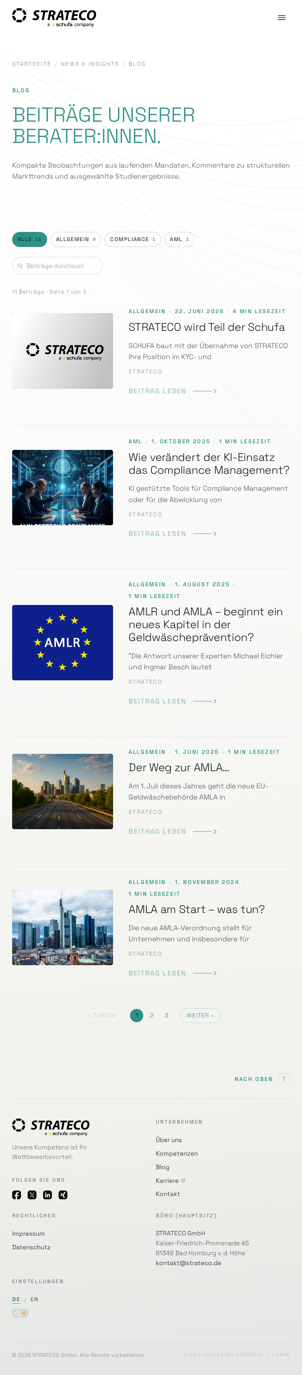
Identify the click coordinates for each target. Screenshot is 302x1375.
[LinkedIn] (47, 1194)
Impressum (28, 1233)
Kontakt (168, 1194)
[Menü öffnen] (282, 18)
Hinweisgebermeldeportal (224, 1355)
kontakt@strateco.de (188, 1263)
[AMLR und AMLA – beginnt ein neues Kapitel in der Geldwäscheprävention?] (151, 642)
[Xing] (63, 1194)
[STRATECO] (54, 17)
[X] (32, 1194)
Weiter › (200, 1015)
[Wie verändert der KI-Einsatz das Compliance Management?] (151, 487)
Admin (281, 1355)
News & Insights (90, 64)
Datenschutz (31, 1247)
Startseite (32, 64)
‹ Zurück (102, 1015)
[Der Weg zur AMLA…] (151, 791)
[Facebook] (16, 1194)
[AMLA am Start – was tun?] (151, 927)
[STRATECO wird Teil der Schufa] (151, 356)
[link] (173, 391)
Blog (162, 1167)
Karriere (167, 1181)
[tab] (29, 239)
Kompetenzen (177, 1153)
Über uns (169, 1140)
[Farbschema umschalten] (20, 1313)
